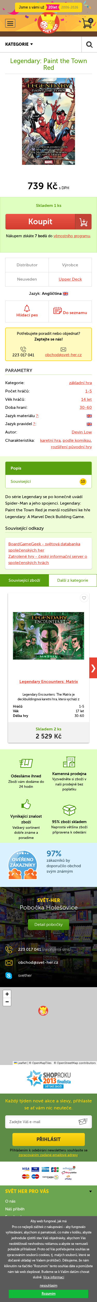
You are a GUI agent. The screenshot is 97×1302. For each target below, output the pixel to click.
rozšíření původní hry (71, 446)
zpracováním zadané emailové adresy (48, 1155)
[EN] (89, 415)
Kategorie (16, 44)
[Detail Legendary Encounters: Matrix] (48, 635)
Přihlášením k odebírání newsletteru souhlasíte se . (48, 1152)
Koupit (40, 221)
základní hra (80, 382)
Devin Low (82, 432)
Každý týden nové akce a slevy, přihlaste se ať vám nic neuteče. (48, 1104)
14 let (86, 399)
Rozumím (49, 1294)
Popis (16, 468)
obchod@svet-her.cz (63, 354)
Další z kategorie (72, 580)
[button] (43, 1011)
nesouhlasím (48, 1285)
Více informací (53, 1277)
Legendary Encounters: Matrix (48, 681)
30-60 (86, 407)
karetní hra (50, 440)
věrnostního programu (72, 236)
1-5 (88, 391)
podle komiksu (77, 440)
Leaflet (22, 1063)
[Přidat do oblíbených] (84, 598)
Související (48, 481)
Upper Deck (70, 279)
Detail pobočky (48, 924)
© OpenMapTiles (40, 1063)
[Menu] (10, 23)
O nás (10, 1201)
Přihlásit (48, 1139)
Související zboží (24, 580)
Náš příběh (15, 1209)
